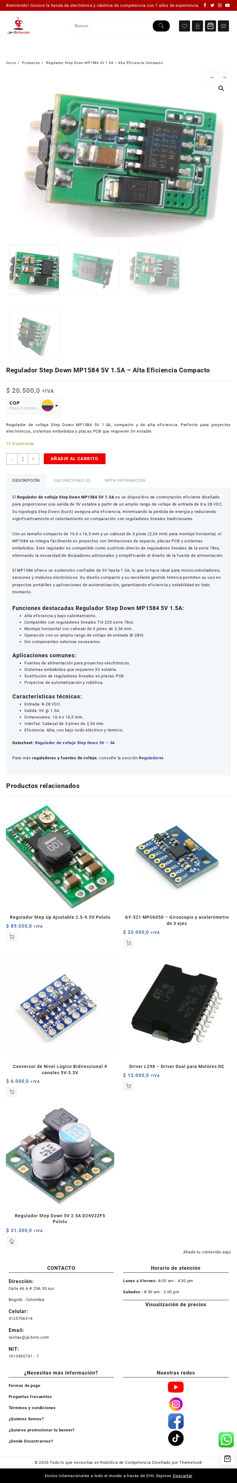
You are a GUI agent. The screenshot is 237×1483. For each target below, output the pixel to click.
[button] (221, 88)
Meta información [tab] (125, 480)
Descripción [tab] (26, 480)
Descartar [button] (182, 1475)
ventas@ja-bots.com (29, 1337)
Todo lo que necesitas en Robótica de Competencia (100, 1462)
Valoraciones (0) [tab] (72, 480)
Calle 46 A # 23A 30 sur (31, 1288)
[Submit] (161, 26)
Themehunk (190, 1462)
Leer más (11, 1241)
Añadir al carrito (75, 458)
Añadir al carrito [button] (11, 936)
